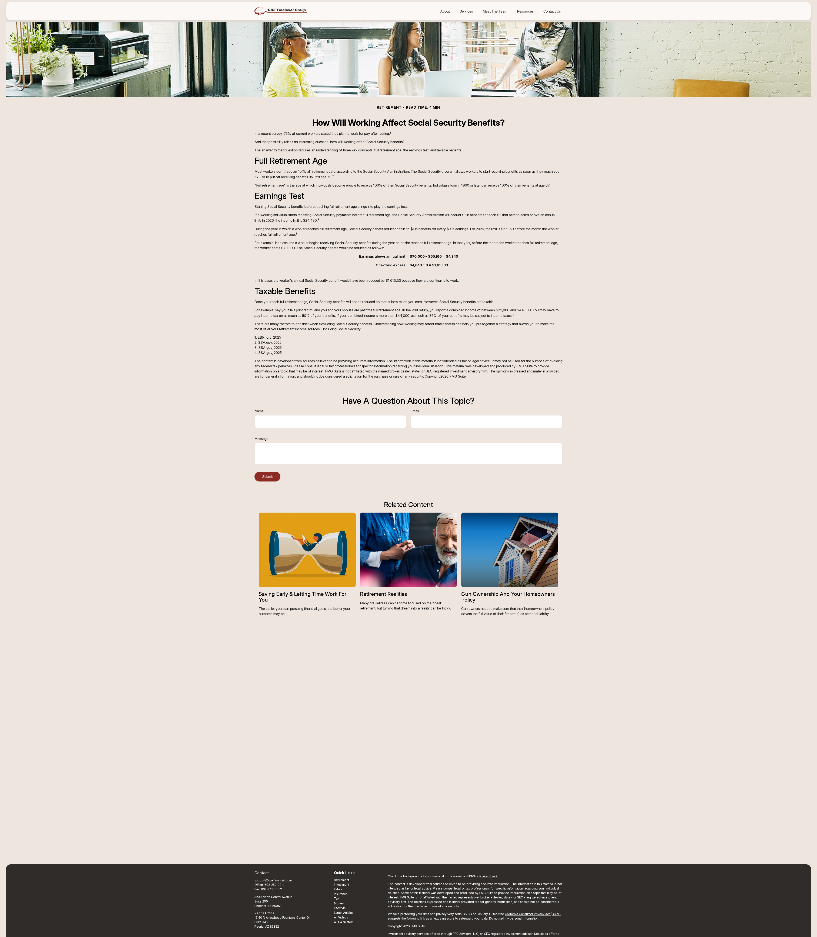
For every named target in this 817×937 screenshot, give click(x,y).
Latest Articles (343, 912)
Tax (336, 898)
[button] (444, 11)
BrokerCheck (488, 876)
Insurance (341, 894)
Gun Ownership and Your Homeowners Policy (508, 597)
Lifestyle (340, 908)
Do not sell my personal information (513, 918)
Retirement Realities (383, 594)
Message (261, 439)
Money (339, 903)
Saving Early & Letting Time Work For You (302, 597)
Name (259, 411)
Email (415, 411)
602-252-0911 (274, 885)
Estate (338, 889)
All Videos (341, 917)
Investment (341, 884)
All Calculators (344, 922)
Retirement (341, 880)
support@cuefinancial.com (273, 880)
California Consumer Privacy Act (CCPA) (533, 914)
